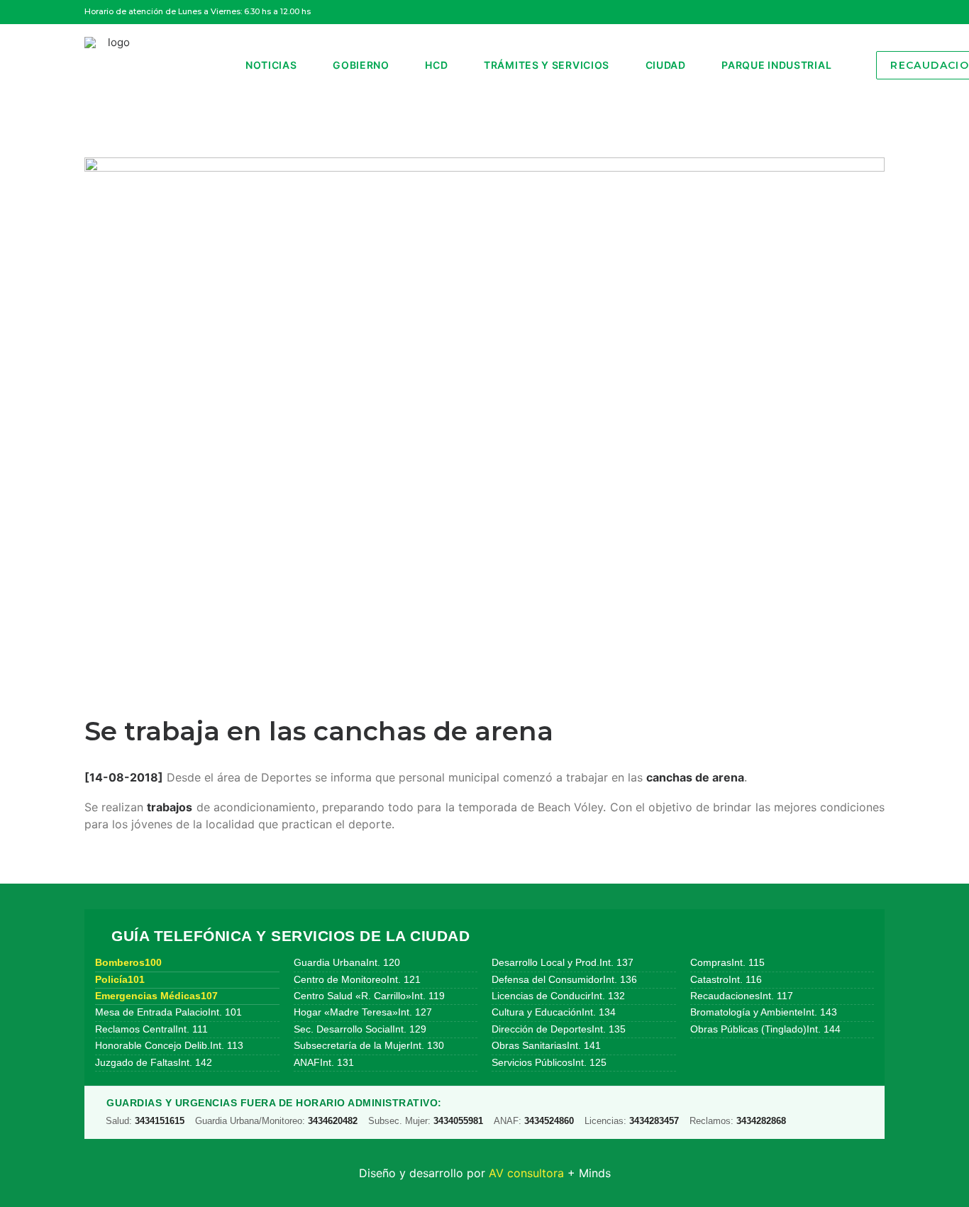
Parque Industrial (776, 65)
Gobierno (361, 65)
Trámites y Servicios (546, 65)
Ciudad (666, 65)
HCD (436, 65)
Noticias (271, 65)
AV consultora (526, 1173)
